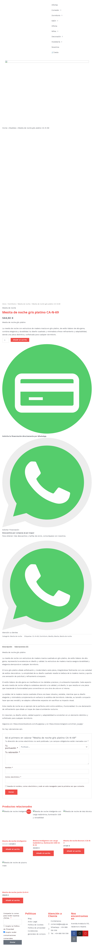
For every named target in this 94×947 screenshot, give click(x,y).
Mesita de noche (24, 304)
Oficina (54, 26)
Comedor (55, 10)
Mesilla (50, 636)
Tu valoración (12, 752)
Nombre (9, 767)
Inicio (4, 304)
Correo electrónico (13, 777)
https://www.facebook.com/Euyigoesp (29, 724)
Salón (54, 21)
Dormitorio (56, 15)
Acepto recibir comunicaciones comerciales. (9, 935)
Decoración (56, 37)
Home (4, 128)
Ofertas (55, 5)
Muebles (12, 128)
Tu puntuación (11, 747)
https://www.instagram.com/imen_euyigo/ (66, 724)
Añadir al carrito (20, 340)
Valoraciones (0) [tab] (21, 647)
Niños (54, 31)
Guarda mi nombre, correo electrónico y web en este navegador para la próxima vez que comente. (45, 786)
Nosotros (55, 47)
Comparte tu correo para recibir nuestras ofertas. (11, 915)
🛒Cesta (55, 52)
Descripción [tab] (7, 647)
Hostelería (56, 42)
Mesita (56, 636)
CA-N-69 (35, 636)
